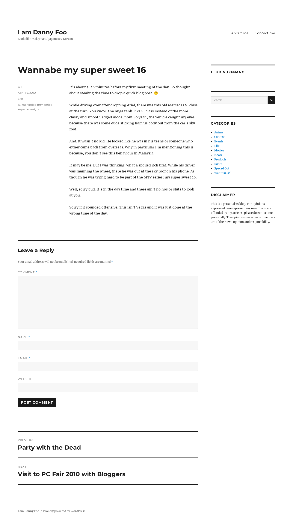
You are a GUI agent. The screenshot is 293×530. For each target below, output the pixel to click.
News (218, 155)
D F (20, 86)
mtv (40, 104)
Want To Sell (222, 173)
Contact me (265, 33)
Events (219, 141)
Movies (219, 150)
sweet (31, 109)
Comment (27, 272)
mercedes (29, 104)
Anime (218, 132)
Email (24, 358)
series (48, 104)
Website (25, 379)
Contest (219, 137)
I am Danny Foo (42, 32)
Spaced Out (221, 168)
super (22, 109)
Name (24, 337)
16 (19, 104)
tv (37, 109)
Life (20, 98)
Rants (218, 164)
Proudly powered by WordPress (64, 511)
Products (220, 159)
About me (240, 33)
